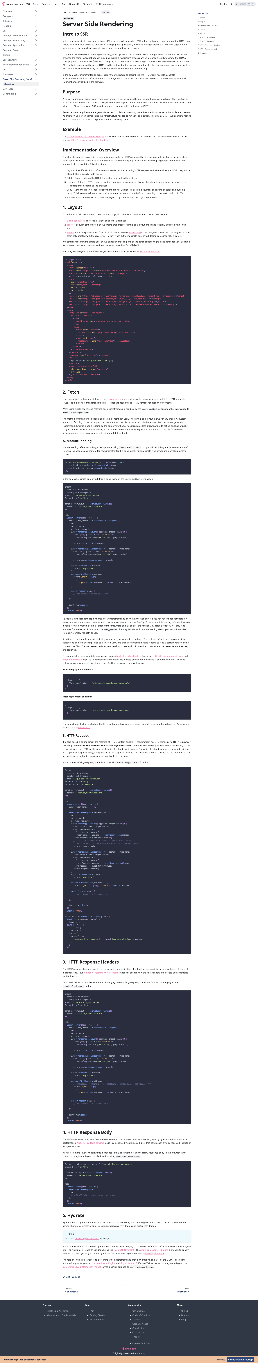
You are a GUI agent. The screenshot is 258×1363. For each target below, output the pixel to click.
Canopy (141, 1353)
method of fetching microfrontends (102, 972)
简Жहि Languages (104, 4)
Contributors (138, 1328)
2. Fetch (201, 33)
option (154, 1253)
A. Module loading (207, 37)
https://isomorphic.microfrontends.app (90, 140)
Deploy (223, 4)
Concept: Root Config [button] (14, 40)
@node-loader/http (72, 659)
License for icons (141, 1343)
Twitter (135, 1336)
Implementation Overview (208, 26)
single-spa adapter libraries (154, 1250)
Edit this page (73, 1276)
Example (201, 22)
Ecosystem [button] (8, 74)
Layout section (115, 399)
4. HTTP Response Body (208, 49)
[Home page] (65, 12)
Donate (73, 4)
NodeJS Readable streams (90, 1143)
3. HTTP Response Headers (209, 45)
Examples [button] (8, 16)
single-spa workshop (240, 1359)
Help (56, 4)
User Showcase (140, 1323)
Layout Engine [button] (10, 59)
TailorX (70, 232)
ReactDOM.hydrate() (124, 1250)
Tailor (70, 224)
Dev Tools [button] (8, 89)
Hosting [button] (7, 26)
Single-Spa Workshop (58, 1311)
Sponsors (137, 1319)
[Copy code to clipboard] (188, 259)
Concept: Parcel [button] (11, 50)
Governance (138, 1311)
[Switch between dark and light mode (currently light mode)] (231, 4)
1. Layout (201, 29)
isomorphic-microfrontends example (85, 136)
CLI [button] (4, 30)
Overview (9, 84)
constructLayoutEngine (103, 1263)
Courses (46, 4)
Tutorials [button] (7, 21)
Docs (35, 4)
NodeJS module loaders (128, 656)
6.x (21, 4)
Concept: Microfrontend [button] (15, 35)
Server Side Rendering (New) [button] (17, 79)
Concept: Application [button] (13, 45)
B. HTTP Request (207, 41)
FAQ (28, 4)
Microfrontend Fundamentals (61, 1315)
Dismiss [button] (221, 1359)
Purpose (201, 18)
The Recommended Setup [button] (16, 64)
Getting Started (97, 1315)
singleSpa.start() (128, 1263)
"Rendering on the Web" (87, 1238)
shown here (84, 727)
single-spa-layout (76, 220)
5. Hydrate (202, 53)
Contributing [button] (9, 93)
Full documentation (150, 251)
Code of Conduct (141, 1315)
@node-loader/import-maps (169, 656)
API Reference (97, 1319)
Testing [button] (6, 55)
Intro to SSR (203, 14)
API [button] (4, 69)
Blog (64, 4)
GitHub (86, 4)
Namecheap (135, 232)
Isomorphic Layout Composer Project (82, 1267)
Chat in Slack (139, 1332)
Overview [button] (7, 11)
